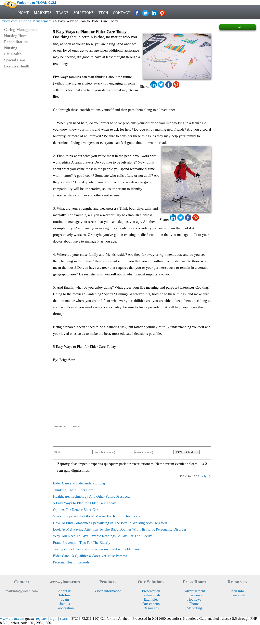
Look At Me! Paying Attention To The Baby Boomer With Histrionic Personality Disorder (119, 529)
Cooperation (65, 608)
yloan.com (9, 21)
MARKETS (42, 13)
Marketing (194, 608)
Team (65, 599)
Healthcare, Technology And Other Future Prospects (91, 496)
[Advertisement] (132, 393)
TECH (103, 13)
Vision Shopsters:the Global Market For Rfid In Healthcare (96, 516)
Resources (151, 608)
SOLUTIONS (83, 13)
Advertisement (194, 591)
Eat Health (13, 54)
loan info (237, 591)
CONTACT (121, 13)
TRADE (62, 13)
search (64, 618)
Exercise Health (17, 66)
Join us (65, 604)
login (53, 618)
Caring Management (36, 21)
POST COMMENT (187, 452)
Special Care (14, 60)
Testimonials (151, 595)
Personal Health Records (71, 562)
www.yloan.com (12, 618)
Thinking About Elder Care (73, 490)
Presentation (151, 591)
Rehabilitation (16, 41)
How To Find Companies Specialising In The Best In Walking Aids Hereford (110, 523)
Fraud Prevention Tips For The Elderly (81, 543)
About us (65, 591)
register (41, 618)
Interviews (194, 595)
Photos (194, 604)
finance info (237, 595)
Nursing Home (16, 35)
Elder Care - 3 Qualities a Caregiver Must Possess (90, 556)
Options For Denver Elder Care (76, 510)
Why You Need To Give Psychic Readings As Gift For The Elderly (102, 536)
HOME (23, 13)
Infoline (64, 595)
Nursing (10, 47)
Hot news (194, 599)
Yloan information (107, 591)
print (238, 27)
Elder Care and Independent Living (79, 483)
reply (203, 476)
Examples (151, 599)
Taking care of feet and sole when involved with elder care (96, 549)
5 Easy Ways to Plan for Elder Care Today (84, 503)
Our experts (151, 604)
